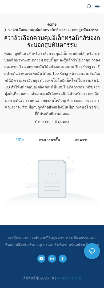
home (51, 24)
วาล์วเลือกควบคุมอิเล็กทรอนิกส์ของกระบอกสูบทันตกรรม (53, 30)
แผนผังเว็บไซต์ (69, 278)
